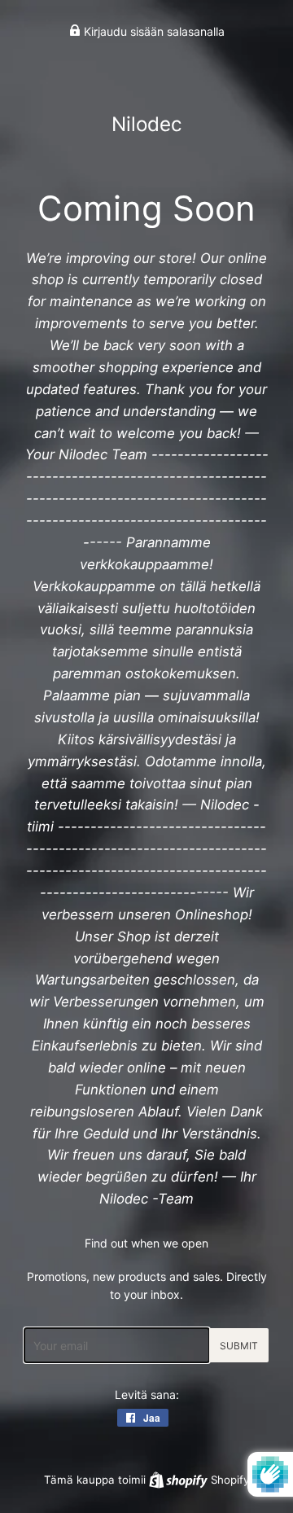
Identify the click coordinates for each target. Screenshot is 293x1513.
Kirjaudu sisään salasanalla (153, 31)
